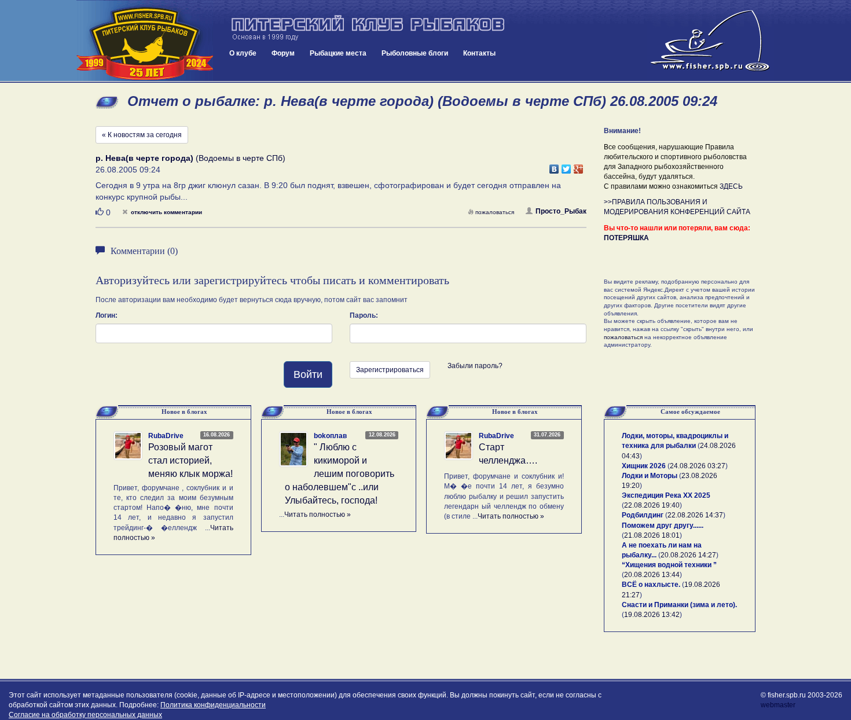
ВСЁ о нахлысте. (651, 585)
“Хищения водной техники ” (669, 565)
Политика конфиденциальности (213, 705)
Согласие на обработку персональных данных (85, 715)
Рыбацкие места (338, 53)
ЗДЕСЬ (731, 186)
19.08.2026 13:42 (652, 615)
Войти (308, 374)
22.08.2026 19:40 (652, 505)
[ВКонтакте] (554, 166)
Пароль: (364, 315)
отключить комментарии (166, 212)
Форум (283, 53)
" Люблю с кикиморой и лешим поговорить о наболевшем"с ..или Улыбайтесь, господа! (339, 473)
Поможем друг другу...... (662, 525)
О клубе (242, 53)
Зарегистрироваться (390, 370)
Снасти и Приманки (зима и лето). (679, 605)
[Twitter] (566, 166)
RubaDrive (166, 436)
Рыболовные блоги (415, 53)
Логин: (107, 315)
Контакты (479, 53)
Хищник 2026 (644, 466)
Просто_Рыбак (560, 211)
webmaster (778, 705)
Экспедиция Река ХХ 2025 (666, 495)
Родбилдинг (642, 515)
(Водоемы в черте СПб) (190, 158)
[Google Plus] (579, 166)
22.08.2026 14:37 (695, 515)
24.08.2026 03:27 (697, 466)
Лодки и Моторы (649, 476)
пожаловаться (494, 212)
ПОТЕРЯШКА (626, 238)
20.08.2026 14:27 (688, 555)
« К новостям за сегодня (142, 135)
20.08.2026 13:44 (652, 575)
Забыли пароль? (474, 366)
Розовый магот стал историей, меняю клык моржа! (190, 460)
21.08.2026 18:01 (652, 535)
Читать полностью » (317, 514)
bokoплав (330, 436)
